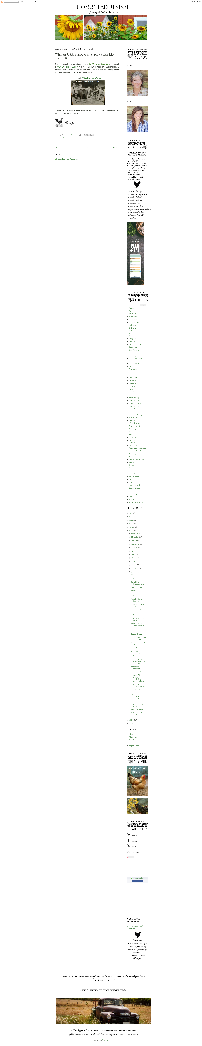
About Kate (133, 737)
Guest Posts (132, 380)
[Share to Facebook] (91, 135)
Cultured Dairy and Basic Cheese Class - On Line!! (138, 661)
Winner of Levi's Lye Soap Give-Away (137, 577)
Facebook (135, 841)
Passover (131, 432)
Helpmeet (132, 386)
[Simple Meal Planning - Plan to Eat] (135, 285)
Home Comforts (134, 392)
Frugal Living (134, 372)
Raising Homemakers (136, 459)
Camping (132, 339)
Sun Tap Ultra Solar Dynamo (101, 64)
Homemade (133, 395)
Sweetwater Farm (135, 491)
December (134, 534)
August (134, 547)
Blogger (105, 1040)
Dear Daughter (134, 350)
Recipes (131, 465)
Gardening (133, 375)
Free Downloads (134, 743)
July (133, 551)
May (133, 558)
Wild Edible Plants (136, 502)
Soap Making (134, 479)
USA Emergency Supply (67, 67)
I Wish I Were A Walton (91, 78)
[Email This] (85, 135)
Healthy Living (134, 383)
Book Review (133, 328)
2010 (131, 720)
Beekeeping (133, 316)
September (135, 544)
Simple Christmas (135, 474)
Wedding (132, 499)
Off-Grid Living (134, 423)
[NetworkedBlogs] (137, 878)
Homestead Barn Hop (136, 400)
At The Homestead (135, 314)
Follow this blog (137, 881)
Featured (132, 366)
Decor (130, 353)
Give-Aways (63, 138)
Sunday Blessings (135, 488)
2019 (131, 513)
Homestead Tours (135, 403)
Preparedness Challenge (137, 448)
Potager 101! (135, 590)
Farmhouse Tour (134, 363)
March (134, 565)
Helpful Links (134, 746)
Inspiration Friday (135, 415)
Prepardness (133, 445)
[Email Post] (79, 135)
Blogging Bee (133, 319)
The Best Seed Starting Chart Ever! (137, 654)
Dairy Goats (133, 347)
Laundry (132, 420)
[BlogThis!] (87, 135)
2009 (131, 723)
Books (131, 331)
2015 (131, 517)
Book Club (132, 325)
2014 (131, 520)
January (134, 572)
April (133, 561)
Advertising (133, 740)
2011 (131, 530)
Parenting (132, 429)
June (133, 554)
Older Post (116, 147)
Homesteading (134, 406)
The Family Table (135, 494)
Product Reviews (134, 457)
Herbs (131, 389)
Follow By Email (138, 852)
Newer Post (59, 147)
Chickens (132, 341)
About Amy (133, 734)
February (135, 568)
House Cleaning (134, 412)
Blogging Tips (134, 322)
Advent (131, 308)
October (134, 540)
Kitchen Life (133, 417)
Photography (133, 437)
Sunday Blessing (137, 587)
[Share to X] (89, 135)
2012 (131, 527)
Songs (131, 482)
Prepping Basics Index (136, 451)
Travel (131, 496)
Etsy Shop (132, 356)
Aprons (131, 311)
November (135, 537)
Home (88, 147)
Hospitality (133, 409)
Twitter (134, 835)
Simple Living (134, 476)
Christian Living (135, 344)
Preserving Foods (135, 454)
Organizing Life (135, 426)
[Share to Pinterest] (93, 135)
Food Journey (133, 369)
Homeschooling (134, 398)
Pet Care (132, 435)
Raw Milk (132, 462)
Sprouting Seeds (134, 485)
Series (131, 468)
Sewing (131, 471)
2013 (131, 523)
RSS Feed (135, 847)
